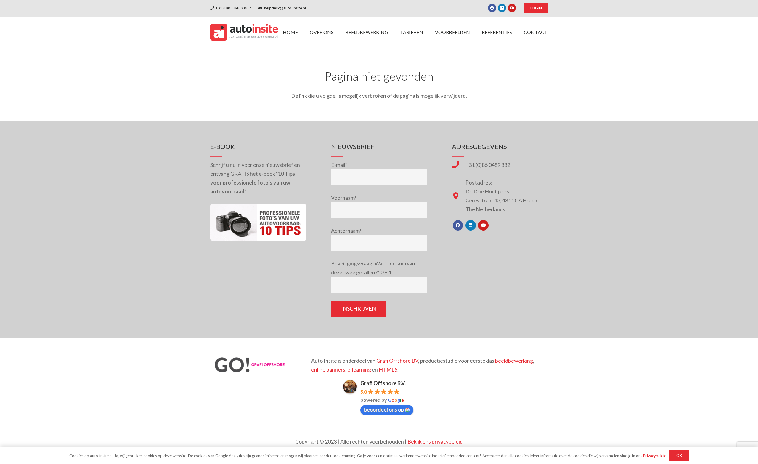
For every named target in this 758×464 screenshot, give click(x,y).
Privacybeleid (655, 455)
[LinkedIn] (502, 8)
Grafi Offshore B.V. (383, 383)
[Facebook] (492, 8)
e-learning (359, 369)
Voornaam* (343, 197)
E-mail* (339, 164)
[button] (392, 32)
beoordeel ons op (384, 409)
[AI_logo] (244, 32)
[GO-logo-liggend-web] (250, 365)
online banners (328, 369)
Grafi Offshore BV (397, 360)
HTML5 (388, 369)
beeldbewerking (514, 360)
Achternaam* (346, 230)
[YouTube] (512, 8)
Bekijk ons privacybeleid (435, 441)
